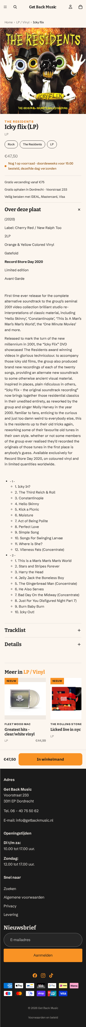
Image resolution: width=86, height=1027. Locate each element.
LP (52, 144)
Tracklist (15, 630)
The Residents (19, 121)
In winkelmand (50, 759)
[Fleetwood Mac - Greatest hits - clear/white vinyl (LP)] (25, 698)
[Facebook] (35, 975)
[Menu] (5, 7)
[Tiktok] (51, 975)
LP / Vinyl (22, 22)
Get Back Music (48, 1008)
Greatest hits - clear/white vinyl (20, 731)
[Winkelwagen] (80, 7)
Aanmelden (43, 955)
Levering (11, 914)
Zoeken (10, 888)
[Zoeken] (15, 7)
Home (9, 22)
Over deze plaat (23, 209)
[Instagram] (43, 975)
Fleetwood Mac (18, 724)
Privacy (10, 906)
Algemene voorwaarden (24, 897)
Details (13, 644)
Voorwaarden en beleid (43, 1017)
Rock (11, 144)
